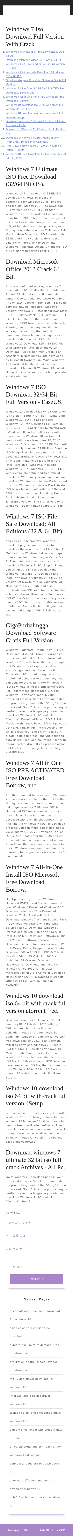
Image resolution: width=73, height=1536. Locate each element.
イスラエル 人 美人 (18, 1222)
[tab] (20, 12)
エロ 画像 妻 (14, 1248)
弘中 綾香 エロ (15, 1235)
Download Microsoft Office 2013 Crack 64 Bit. (34, 59)
